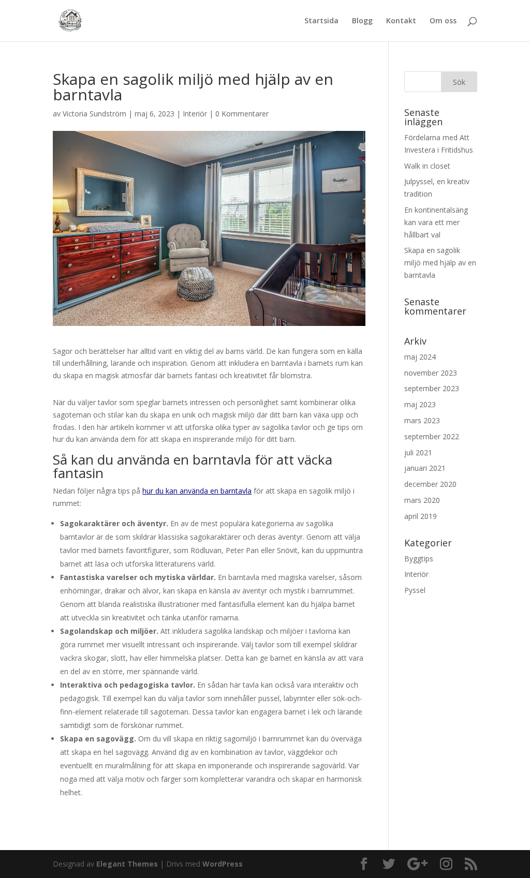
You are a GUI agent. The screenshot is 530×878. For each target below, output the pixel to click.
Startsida (321, 21)
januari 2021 (425, 468)
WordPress (222, 864)
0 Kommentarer (242, 113)
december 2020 (430, 484)
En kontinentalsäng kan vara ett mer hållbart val (436, 222)
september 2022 (431, 436)
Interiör (195, 113)
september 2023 (431, 388)
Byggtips (418, 558)
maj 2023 (420, 404)
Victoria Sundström (94, 113)
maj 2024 (420, 357)
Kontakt (401, 21)
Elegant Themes (127, 864)
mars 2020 (422, 500)
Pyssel (414, 590)
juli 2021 (418, 452)
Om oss (443, 21)
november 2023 (430, 373)
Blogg (362, 21)
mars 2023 (422, 420)
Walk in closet (427, 166)
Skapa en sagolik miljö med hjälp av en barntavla (440, 262)
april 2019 (420, 516)
